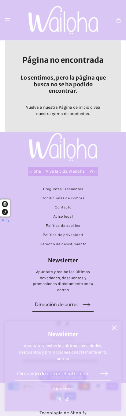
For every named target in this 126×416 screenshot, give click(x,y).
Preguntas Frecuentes (63, 189)
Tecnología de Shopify (63, 412)
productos (79, 113)
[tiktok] (67, 399)
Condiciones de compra (63, 198)
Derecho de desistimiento (63, 244)
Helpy (5, 220)
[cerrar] (114, 328)
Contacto (63, 207)
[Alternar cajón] (7, 20)
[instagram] (58, 399)
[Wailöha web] (63, 20)
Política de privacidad (63, 235)
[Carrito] (118, 20)
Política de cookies (63, 225)
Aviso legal (63, 216)
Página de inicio (74, 107)
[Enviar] (104, 373)
